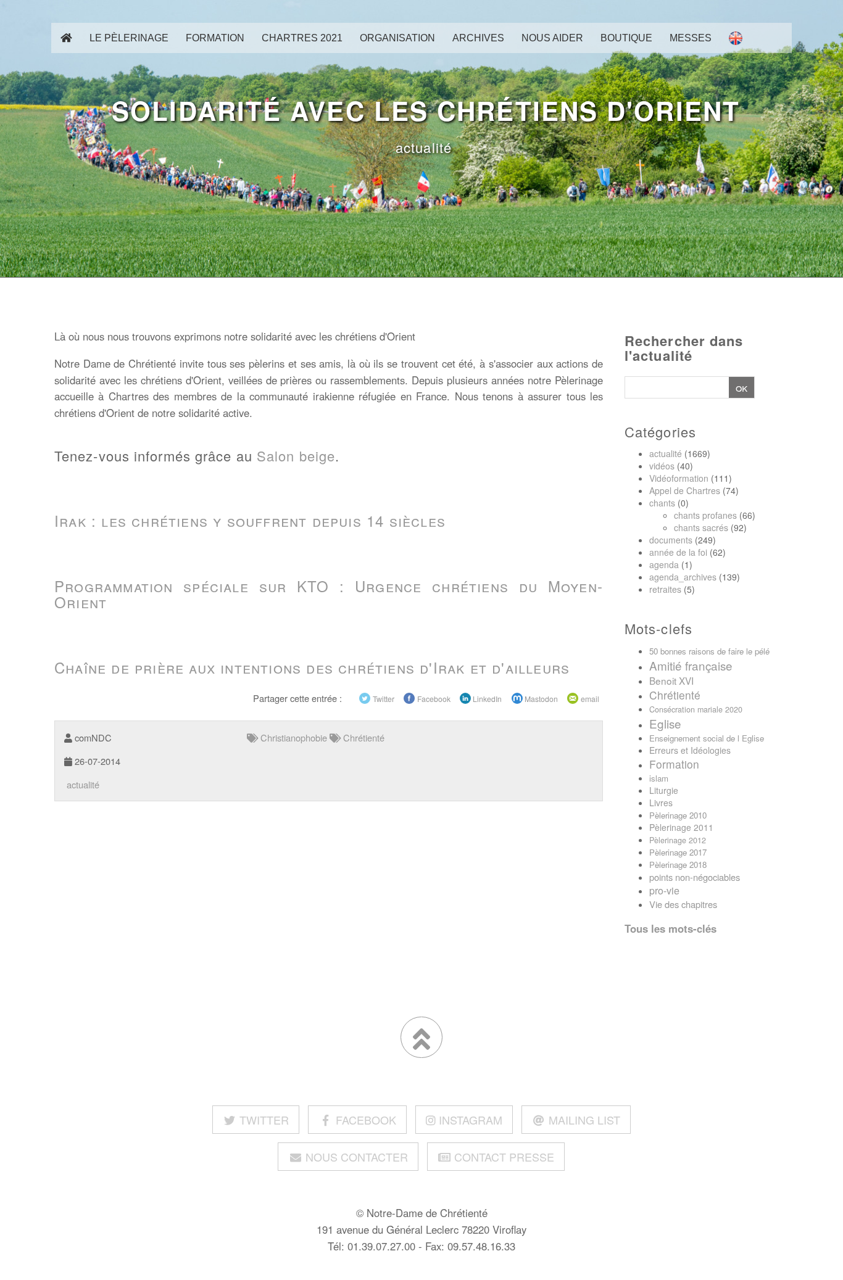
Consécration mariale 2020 (695, 709)
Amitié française (691, 665)
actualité (421, 147)
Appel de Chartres (684, 490)
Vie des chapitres (683, 904)
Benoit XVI (671, 680)
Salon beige (296, 455)
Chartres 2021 (302, 37)
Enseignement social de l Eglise (706, 738)
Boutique (626, 37)
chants (662, 503)
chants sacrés (701, 527)
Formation (215, 37)
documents (670, 540)
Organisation (397, 37)
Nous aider (552, 37)
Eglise (665, 723)
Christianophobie (292, 737)
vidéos (662, 466)
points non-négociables (694, 876)
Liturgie (663, 790)
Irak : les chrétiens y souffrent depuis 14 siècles (250, 520)
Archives (478, 37)
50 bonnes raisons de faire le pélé (709, 651)
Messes (691, 37)
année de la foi (678, 552)
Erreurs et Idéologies (690, 750)
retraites (665, 589)
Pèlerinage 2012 (677, 840)
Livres (661, 802)
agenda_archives (682, 577)
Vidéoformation (678, 478)
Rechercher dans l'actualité (684, 348)
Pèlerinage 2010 (678, 815)
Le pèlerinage (128, 37)
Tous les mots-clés (670, 928)
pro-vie (664, 890)
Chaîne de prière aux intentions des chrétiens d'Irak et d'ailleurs (312, 667)
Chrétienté (674, 695)
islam (658, 778)
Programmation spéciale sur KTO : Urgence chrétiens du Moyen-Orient (328, 594)
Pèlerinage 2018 (678, 864)
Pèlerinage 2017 (678, 852)
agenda (664, 564)
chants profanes (705, 515)
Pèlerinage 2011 (681, 827)
